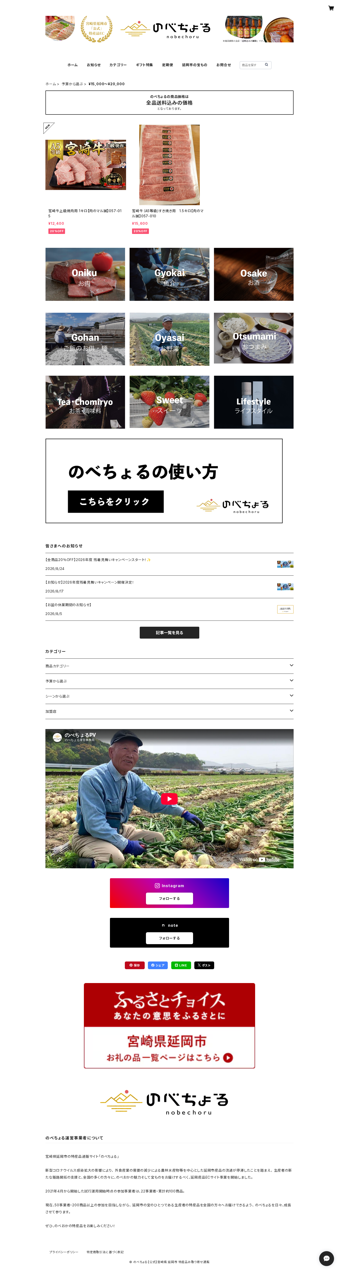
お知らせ (94, 65)
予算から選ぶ (72, 84)
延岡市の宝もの (195, 65)
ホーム (73, 65)
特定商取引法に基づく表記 (105, 1252)
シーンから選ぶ (57, 696)
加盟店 (50, 711)
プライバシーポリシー (64, 1252)
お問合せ (223, 65)
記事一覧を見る (169, 632)
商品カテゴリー (57, 666)
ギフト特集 (144, 65)
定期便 (167, 65)
